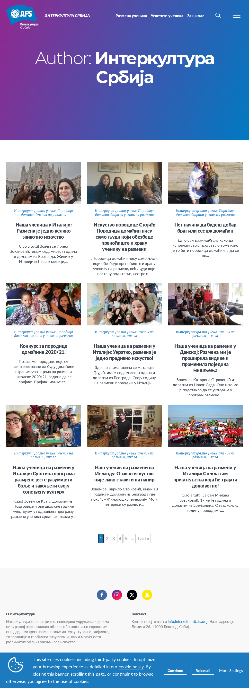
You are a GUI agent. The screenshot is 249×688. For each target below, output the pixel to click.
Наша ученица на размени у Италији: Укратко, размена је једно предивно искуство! (124, 351)
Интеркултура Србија (21, 16)
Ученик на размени (51, 215)
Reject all (203, 670)
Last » (143, 538)
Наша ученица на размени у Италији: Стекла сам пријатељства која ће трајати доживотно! (205, 476)
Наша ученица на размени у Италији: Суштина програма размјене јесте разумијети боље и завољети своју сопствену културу (43, 479)
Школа (132, 336)
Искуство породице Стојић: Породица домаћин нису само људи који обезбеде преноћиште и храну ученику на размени (124, 236)
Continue (175, 670)
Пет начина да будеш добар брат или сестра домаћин (205, 227)
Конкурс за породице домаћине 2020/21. (43, 348)
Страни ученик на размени (132, 215)
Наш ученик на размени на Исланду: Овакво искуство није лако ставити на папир (124, 473)
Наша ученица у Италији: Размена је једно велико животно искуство (44, 230)
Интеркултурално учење (35, 211)
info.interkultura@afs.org (187, 621)
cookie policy (131, 666)
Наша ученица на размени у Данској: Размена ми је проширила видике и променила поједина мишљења (205, 358)
